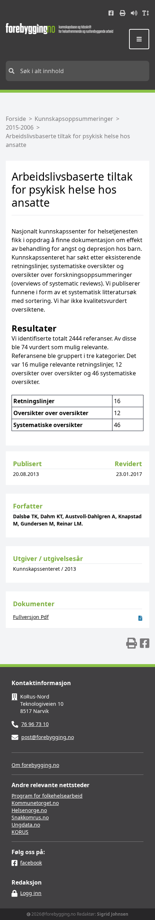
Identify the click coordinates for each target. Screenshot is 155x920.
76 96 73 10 (35, 724)
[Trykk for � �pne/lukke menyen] (139, 39)
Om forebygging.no (35, 764)
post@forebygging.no (47, 737)
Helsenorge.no (29, 810)
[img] (131, 643)
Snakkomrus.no (30, 817)
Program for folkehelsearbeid (47, 795)
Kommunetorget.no (35, 802)
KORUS (20, 831)
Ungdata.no (26, 824)
